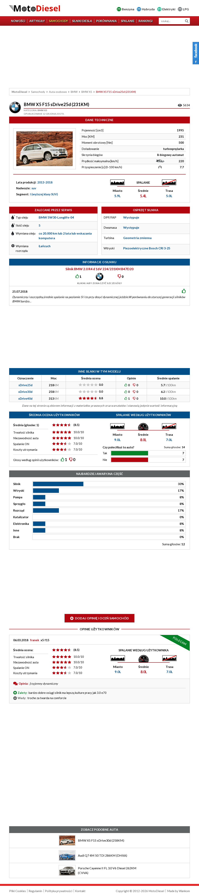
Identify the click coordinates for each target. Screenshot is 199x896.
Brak (16, 537)
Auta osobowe (58, 91)
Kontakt (80, 891)
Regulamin (35, 891)
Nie (105, 459)
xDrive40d (25, 398)
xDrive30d (25, 391)
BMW (74, 91)
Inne (16, 530)
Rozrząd (18, 510)
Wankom (184, 891)
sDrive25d (25, 385)
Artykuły (37, 21)
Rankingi (146, 21)
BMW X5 (86, 91)
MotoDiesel (19, 91)
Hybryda (148, 9)
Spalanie (127, 21)
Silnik (16, 484)
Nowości (18, 21)
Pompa (17, 497)
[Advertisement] (99, 57)
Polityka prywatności (58, 891)
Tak (105, 453)
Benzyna (128, 9)
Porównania (106, 21)
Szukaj (186, 21)
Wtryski (18, 490)
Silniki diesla (82, 21)
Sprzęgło (19, 504)
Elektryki (168, 9)
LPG (186, 9)
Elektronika (21, 523)
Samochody (58, 21)
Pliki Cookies (17, 891)
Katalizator (21, 517)
